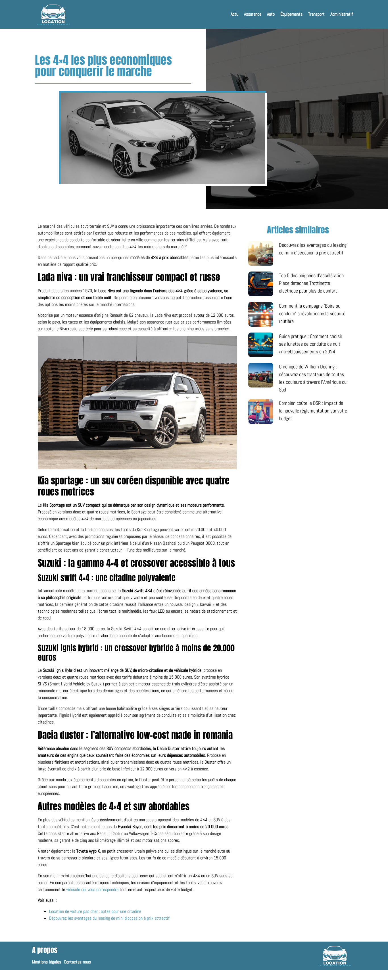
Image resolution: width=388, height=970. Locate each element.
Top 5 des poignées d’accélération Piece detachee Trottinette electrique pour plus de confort (311, 283)
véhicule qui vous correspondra (92, 889)
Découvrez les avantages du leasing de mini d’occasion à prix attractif (109, 918)
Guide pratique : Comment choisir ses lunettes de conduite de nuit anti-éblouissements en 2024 (310, 344)
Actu (234, 14)
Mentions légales (46, 962)
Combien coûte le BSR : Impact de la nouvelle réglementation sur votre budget (313, 411)
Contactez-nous (77, 962)
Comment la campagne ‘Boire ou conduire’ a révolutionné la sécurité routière (312, 313)
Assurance (252, 14)
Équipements (291, 14)
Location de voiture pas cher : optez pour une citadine (95, 911)
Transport (316, 14)
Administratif (341, 14)
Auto (271, 14)
